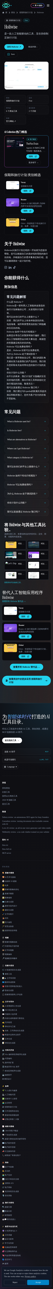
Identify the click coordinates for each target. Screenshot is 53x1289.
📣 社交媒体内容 (8, 1151)
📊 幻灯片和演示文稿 (10, 1179)
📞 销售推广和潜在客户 (11, 1155)
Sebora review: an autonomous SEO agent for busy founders (25, 817)
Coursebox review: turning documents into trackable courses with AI (25, 822)
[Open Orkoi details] (12, 222)
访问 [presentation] (31, 156)
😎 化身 (5, 885)
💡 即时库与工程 (8, 1026)
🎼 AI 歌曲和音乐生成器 (11, 970)
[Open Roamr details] (12, 202)
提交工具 (6, 804)
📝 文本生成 (7, 1039)
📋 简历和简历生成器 (10, 1191)
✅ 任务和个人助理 (9, 1099)
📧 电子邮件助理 (8, 1143)
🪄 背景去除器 (8, 926)
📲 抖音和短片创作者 (10, 946)
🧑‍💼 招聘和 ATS (8, 1183)
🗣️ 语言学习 (7, 1260)
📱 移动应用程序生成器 (11, 1071)
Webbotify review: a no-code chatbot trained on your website (25, 832)
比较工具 (6, 792)
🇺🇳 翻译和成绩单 (8, 982)
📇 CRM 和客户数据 (10, 1131)
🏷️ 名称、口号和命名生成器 (13, 1031)
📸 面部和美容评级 (9, 930)
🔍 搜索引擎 (7, 1207)
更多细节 (34, 163)
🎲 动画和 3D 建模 (9, 881)
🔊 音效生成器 (8, 990)
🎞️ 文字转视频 (8, 950)
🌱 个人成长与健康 (9, 1090)
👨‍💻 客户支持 (7, 1175)
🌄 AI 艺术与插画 (9, 877)
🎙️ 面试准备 (7, 1195)
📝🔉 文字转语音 (9, 978)
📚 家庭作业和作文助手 (11, 1035)
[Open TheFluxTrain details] (15, 143)
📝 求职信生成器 (8, 1043)
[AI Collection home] (6, 5)
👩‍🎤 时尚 (5, 918)
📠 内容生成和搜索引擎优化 (13, 1018)
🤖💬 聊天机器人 (9, 1219)
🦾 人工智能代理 (8, 1095)
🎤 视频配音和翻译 (9, 958)
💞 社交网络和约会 (9, 1251)
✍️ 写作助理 (7, 1022)
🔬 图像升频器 (8, 894)
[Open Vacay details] (12, 185)
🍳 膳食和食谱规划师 (10, 1115)
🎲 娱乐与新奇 (8, 1239)
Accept (38, 1282)
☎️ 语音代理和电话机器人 (12, 986)
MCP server (6, 853)
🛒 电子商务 (7, 1187)
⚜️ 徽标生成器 (8, 910)
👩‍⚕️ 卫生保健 (7, 1235)
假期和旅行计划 (26, 12)
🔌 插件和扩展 (8, 1063)
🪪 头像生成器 (8, 902)
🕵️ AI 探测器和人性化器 (11, 1006)
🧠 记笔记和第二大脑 (10, 1119)
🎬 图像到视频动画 (9, 942)
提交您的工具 (12, 740)
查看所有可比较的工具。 (13, 582)
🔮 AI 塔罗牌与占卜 (9, 1231)
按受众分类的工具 (9, 796)
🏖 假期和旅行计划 (9, 1107)
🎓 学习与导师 (8, 1243)
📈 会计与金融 (8, 1167)
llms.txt (5, 845)
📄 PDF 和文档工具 (9, 1010)
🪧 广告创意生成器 (9, 1135)
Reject (15, 1282)
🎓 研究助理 (7, 1215)
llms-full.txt (6, 849)
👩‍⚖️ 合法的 (6, 1171)
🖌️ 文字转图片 (8, 914)
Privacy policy (30, 1276)
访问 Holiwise (14, 47)
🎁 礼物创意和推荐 (9, 1247)
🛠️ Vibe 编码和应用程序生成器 (14, 1054)
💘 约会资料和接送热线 (11, 1255)
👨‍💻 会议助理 (7, 1103)
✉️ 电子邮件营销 (8, 1147)
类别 (13, 12)
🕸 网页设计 (6, 1079)
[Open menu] (48, 5)
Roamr (23, 200)
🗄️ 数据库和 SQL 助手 (10, 1067)
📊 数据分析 (7, 1211)
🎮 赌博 (5, 1264)
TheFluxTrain (32, 143)
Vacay (23, 182)
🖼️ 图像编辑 (7, 898)
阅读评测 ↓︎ (32, 47)
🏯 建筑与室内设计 (9, 906)
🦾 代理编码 (7, 1058)
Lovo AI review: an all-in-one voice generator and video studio (26, 828)
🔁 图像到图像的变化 (10, 889)
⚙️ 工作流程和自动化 (10, 1111)
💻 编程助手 (7, 1075)
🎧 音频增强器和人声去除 (12, 994)
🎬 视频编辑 (7, 954)
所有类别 (6, 788)
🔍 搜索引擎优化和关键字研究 (14, 1139)
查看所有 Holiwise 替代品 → (26, 667)
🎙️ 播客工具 (7, 974)
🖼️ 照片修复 (7, 922)
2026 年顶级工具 (9, 800)
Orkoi (23, 220)
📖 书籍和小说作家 (9, 1014)
